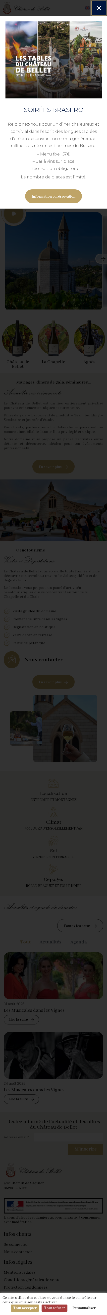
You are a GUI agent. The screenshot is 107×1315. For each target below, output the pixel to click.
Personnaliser (84, 1308)
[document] (53, 657)
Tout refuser (54, 1308)
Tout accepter (25, 1308)
